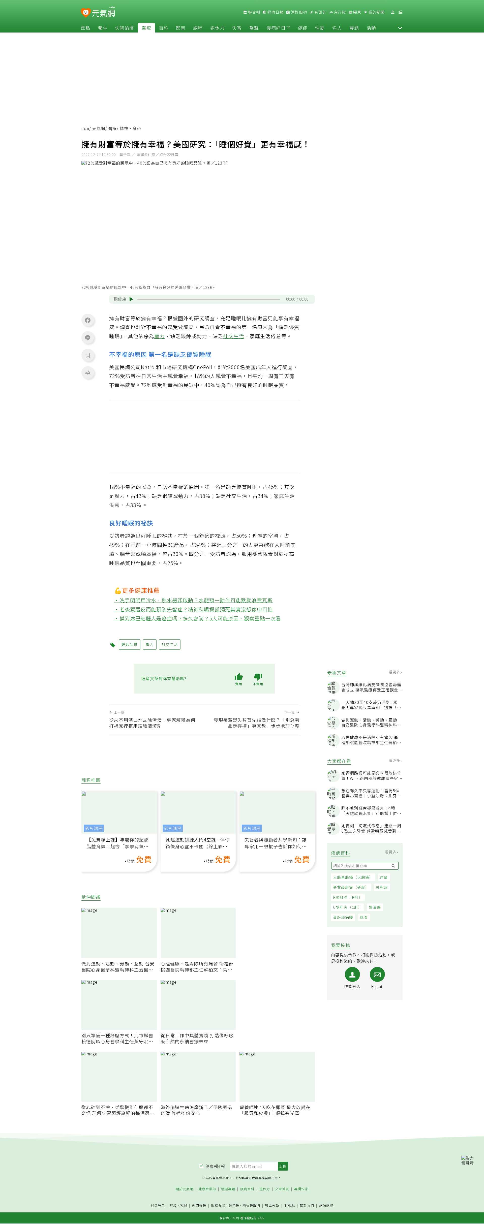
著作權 (234, 1205)
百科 (163, 27)
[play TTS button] (131, 299)
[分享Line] (87, 337)
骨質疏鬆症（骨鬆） (351, 887)
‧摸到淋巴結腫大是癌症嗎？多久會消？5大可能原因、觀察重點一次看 (197, 618)
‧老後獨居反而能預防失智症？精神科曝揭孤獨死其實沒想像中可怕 (193, 609)
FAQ (173, 1205)
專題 (354, 27)
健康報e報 (215, 1166)
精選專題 (228, 1189)
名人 (337, 27)
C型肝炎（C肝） (347, 907)
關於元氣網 (184, 1189)
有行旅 (339, 12)
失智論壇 (124, 27)
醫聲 (254, 27)
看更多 (395, 672)
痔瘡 (384, 877)
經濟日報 (275, 12)
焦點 (85, 27)
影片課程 (93, 828)
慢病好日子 (278, 27)
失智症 (382, 887)
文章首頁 (282, 1189)
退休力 (217, 27)
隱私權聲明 (251, 1205)
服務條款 (218, 1205)
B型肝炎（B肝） (348, 897)
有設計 (319, 12)
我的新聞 (376, 12)
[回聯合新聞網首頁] (86, 13)
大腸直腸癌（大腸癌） (353, 877)
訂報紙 (289, 1205)
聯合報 (253, 12)
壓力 (159, 336)
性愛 (320, 27)
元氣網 (98, 128)
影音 (181, 27)
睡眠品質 (130, 644)
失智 (237, 27)
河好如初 (298, 12)
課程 (198, 27)
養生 (102, 27)
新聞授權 (199, 1205)
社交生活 (233, 336)
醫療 (146, 27)
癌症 (303, 27)
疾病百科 (247, 1189)
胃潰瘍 (375, 907)
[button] (400, 27)
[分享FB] (87, 320)
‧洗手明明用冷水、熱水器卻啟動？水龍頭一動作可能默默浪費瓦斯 (193, 600)
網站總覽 (326, 1205)
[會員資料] (392, 12)
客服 (183, 1205)
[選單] (401, 12)
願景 (356, 12)
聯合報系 (272, 1205)
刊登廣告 (158, 1205)
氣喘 (364, 917)
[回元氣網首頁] (103, 12)
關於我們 (307, 1205)
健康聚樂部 (207, 1189)
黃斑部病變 (343, 917)
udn (85, 128)
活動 (371, 27)
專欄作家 (301, 1189)
